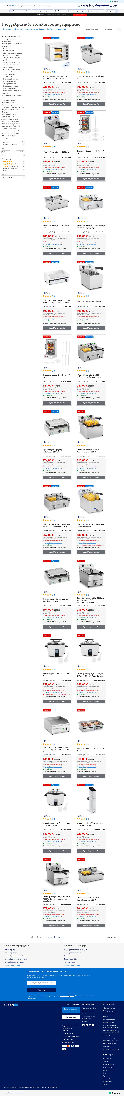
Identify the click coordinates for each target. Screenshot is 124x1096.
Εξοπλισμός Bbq (9, 950)
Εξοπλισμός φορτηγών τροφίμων (15, 962)
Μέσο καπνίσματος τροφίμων (13, 53)
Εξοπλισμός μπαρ (8, 103)
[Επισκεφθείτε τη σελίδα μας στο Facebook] (87, 1026)
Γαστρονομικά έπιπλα (9, 88)
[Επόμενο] (54, 937)
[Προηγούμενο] (37, 937)
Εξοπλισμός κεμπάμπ (10, 74)
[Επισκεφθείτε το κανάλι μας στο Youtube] (83, 1026)
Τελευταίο (60, 937)
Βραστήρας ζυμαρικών (11, 79)
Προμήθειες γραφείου (9, 129)
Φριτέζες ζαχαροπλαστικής (12, 70)
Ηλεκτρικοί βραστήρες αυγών (13, 72)
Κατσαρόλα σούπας (9, 84)
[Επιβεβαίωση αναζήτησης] (73, 6)
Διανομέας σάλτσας (9, 81)
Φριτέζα (6, 48)
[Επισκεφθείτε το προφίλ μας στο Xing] (93, 1026)
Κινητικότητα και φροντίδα (10, 131)
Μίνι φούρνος (7, 77)
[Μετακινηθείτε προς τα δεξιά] (120, 14)
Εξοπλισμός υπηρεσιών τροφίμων (15, 959)
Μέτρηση (4, 112)
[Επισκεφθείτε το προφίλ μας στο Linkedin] (90, 1026)
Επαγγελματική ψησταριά (11, 62)
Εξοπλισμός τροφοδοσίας (10, 36)
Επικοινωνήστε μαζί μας (71, 1010)
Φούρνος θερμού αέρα (11, 55)
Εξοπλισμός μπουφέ (10, 953)
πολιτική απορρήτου (67, 996)
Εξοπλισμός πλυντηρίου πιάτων (13, 107)
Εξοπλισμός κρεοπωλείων (11, 105)
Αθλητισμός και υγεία (8, 136)
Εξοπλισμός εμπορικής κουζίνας (15, 956)
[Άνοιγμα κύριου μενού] (6, 11)
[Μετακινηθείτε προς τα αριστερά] (4, 14)
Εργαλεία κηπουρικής (8, 114)
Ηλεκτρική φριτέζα (70, 959)
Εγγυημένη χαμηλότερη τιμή (53, 95)
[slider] (2, 155)
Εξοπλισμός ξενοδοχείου (10, 133)
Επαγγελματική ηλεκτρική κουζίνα (75, 950)
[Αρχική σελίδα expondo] (3, 29)
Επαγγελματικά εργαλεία (9, 110)
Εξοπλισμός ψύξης (8, 100)
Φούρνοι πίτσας (8, 51)
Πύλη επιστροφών (70, 1017)
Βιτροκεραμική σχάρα (10, 86)
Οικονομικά (5, 138)
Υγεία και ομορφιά (7, 117)
